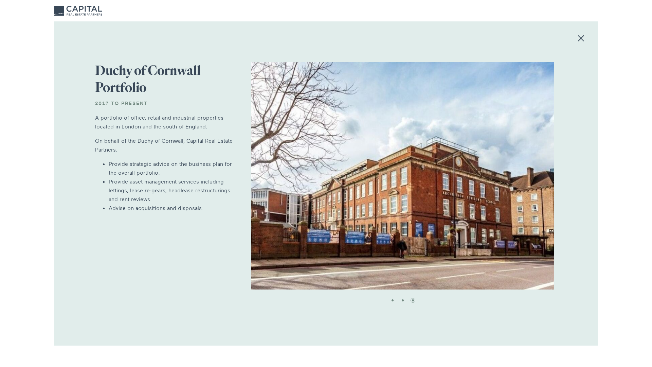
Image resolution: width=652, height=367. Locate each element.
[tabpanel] (402, 176)
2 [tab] (402, 300)
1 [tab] (392, 300)
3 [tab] (413, 300)
